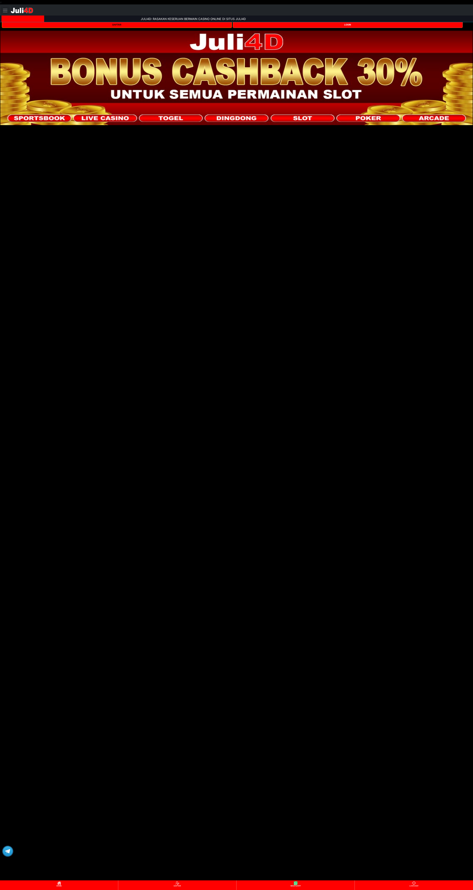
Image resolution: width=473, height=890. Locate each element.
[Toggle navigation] (5, 10)
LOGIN (347, 24)
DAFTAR (116, 24)
